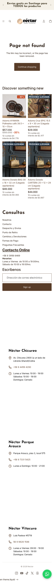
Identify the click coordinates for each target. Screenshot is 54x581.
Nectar (30, 566)
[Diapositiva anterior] (3, 5)
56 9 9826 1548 (21, 541)
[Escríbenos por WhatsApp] (47, 574)
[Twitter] (32, 573)
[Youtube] (22, 573)
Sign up (27, 287)
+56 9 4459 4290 (22, 367)
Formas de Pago (10, 240)
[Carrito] (50, 21)
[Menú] (3, 21)
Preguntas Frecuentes (13, 245)
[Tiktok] (27, 573)
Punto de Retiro (10, 232)
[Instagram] (16, 573)
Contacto (6, 224)
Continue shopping (27, 67)
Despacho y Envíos (11, 228)
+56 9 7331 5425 (21, 459)
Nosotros (6, 220)
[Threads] (37, 573)
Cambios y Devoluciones (14, 236)
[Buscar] (10, 21)
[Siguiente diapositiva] (50, 5)
